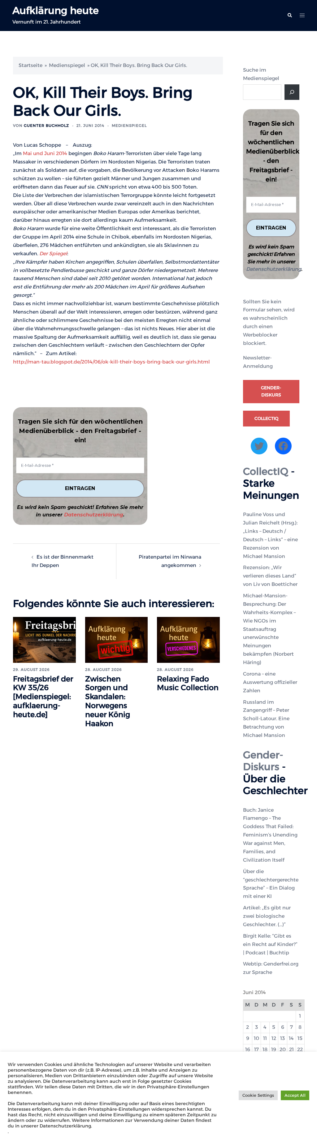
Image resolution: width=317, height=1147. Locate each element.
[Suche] (291, 92)
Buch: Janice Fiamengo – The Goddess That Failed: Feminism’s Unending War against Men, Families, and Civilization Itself (270, 835)
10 (256, 1038)
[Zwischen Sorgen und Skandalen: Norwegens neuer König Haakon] (116, 639)
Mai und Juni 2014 (45, 153)
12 (273, 1038)
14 (291, 1038)
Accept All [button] (295, 1095)
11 (265, 1038)
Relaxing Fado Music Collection (188, 683)
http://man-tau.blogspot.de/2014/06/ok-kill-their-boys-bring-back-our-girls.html (111, 362)
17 (256, 1049)
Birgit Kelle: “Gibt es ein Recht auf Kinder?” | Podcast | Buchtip (270, 944)
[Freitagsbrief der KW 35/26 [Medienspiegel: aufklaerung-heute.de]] (44, 639)
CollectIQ (266, 418)
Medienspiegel (67, 65)
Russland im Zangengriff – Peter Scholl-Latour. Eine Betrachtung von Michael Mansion (266, 719)
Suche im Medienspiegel (261, 74)
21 (291, 1049)
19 (273, 1049)
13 (282, 1038)
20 (283, 1049)
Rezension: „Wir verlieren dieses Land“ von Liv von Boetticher (270, 576)
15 (299, 1038)
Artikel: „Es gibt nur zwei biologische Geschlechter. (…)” (267, 916)
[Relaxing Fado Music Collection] (188, 639)
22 (300, 1049)
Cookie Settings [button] (258, 1095)
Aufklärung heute (55, 10)
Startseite (30, 65)
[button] (289, 15)
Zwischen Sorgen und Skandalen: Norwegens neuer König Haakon (107, 701)
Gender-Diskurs (271, 391)
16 (247, 1049)
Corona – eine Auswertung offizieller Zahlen (270, 682)
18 (265, 1049)
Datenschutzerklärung (93, 515)
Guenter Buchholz (46, 125)
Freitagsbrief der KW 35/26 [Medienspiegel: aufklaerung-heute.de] (43, 696)
